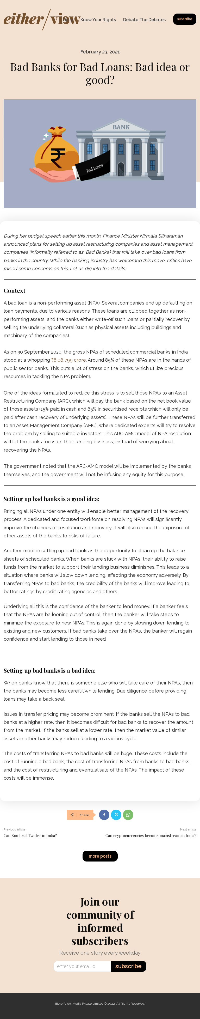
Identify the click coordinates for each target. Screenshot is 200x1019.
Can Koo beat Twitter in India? (30, 835)
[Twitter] (116, 815)
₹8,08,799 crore (68, 360)
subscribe (128, 966)
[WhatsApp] (128, 815)
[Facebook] (104, 815)
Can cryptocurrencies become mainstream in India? (150, 835)
